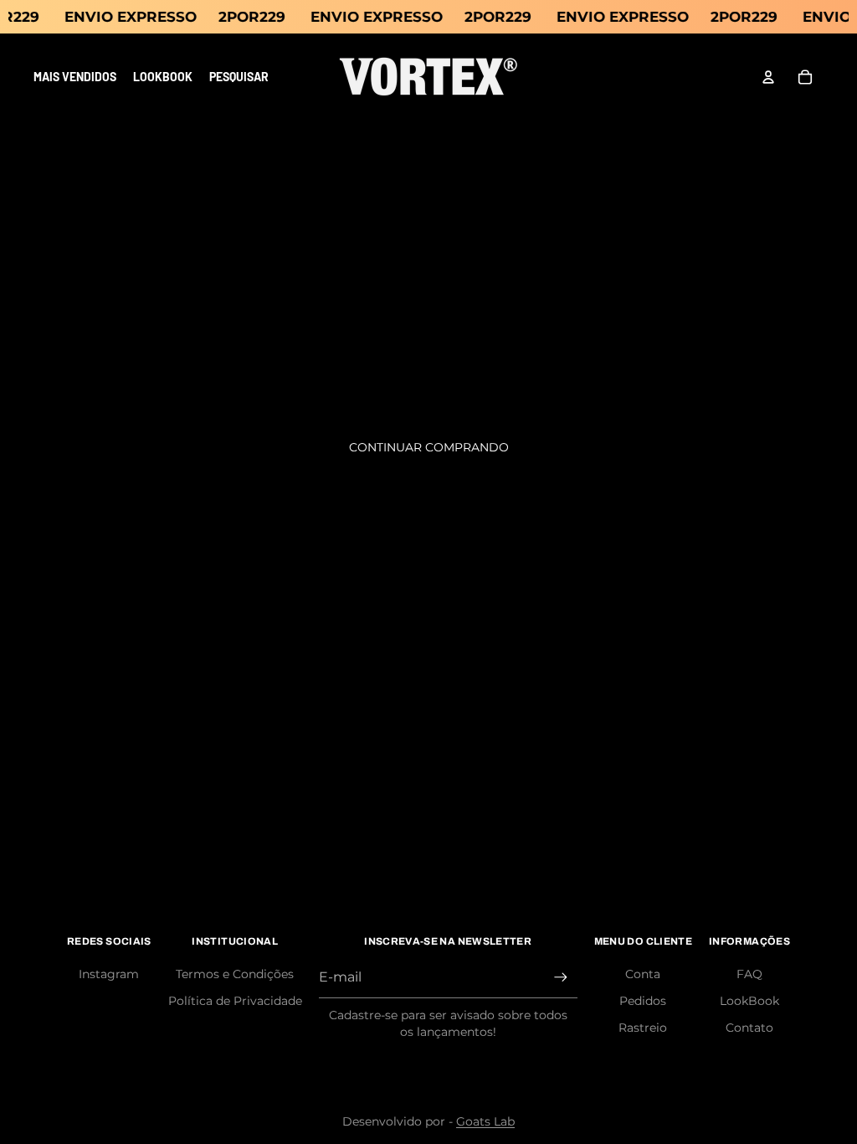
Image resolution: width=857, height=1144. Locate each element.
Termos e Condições (235, 974)
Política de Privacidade (235, 1000)
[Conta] (768, 77)
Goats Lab (485, 1121)
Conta (642, 974)
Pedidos (642, 1000)
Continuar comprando (429, 447)
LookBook (749, 1000)
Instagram (109, 974)
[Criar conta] (561, 977)
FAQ (749, 974)
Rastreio (642, 1027)
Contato (749, 1027)
